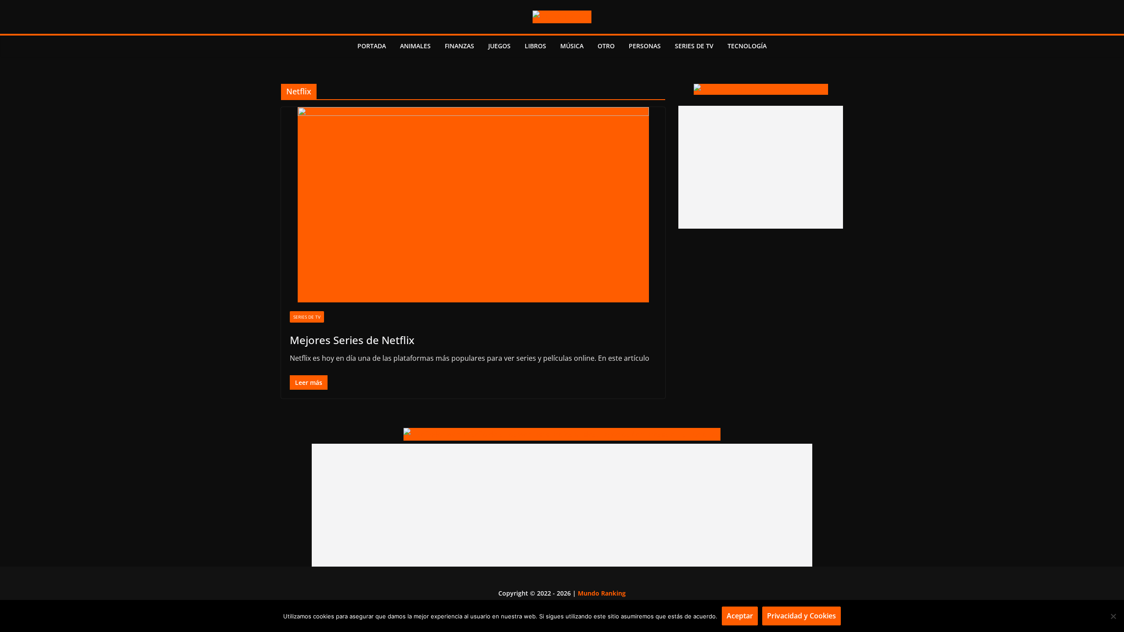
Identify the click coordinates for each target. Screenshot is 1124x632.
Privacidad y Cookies (801, 616)
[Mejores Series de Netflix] (473, 204)
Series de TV (694, 46)
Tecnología (747, 46)
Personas (645, 46)
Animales (415, 46)
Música (572, 46)
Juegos (499, 46)
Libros (535, 46)
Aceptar (740, 616)
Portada (371, 46)
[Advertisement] (760, 167)
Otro (606, 46)
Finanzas (459, 46)
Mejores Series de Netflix (352, 340)
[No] (1113, 616)
